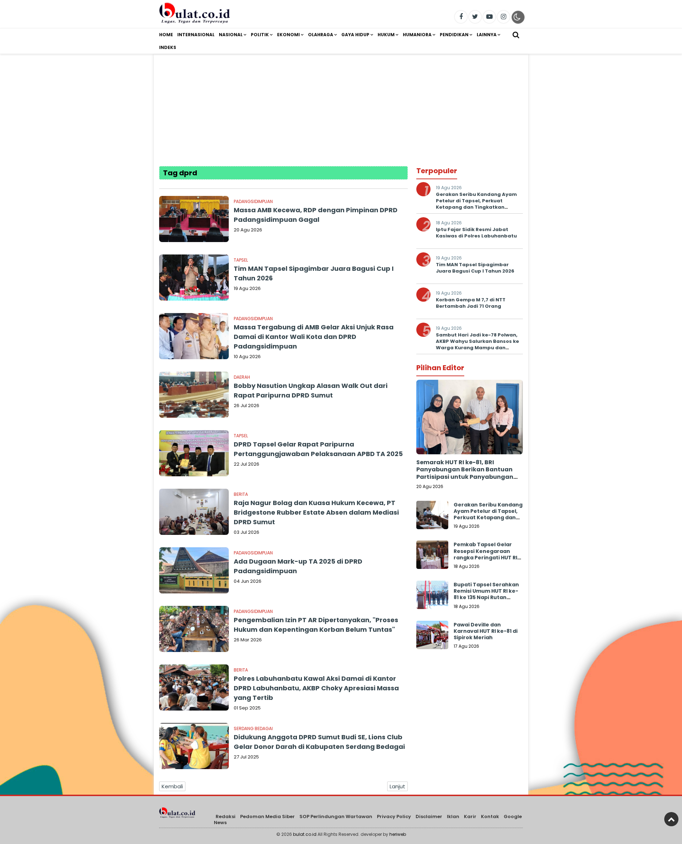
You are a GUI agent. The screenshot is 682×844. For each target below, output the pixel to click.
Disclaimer (429, 816)
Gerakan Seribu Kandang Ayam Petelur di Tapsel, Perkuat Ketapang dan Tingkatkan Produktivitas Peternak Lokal (476, 204)
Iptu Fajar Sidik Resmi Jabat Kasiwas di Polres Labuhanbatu (476, 232)
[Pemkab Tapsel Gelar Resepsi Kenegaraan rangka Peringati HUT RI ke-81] (432, 556)
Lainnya (487, 35)
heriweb (397, 834)
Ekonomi (288, 35)
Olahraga (320, 35)
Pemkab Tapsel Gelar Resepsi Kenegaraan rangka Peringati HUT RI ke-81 (485, 554)
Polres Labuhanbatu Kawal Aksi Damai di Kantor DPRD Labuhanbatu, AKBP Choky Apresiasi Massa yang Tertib (316, 688)
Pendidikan (454, 35)
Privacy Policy (394, 816)
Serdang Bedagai (253, 728)
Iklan (453, 816)
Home (166, 35)
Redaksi (226, 816)
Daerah (242, 377)
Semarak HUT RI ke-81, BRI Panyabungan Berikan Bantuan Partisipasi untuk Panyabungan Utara (464, 473)
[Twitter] (475, 17)
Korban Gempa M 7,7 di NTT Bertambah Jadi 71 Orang (470, 302)
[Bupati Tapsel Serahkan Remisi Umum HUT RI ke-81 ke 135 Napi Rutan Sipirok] (432, 597)
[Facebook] (461, 17)
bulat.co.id (304, 834)
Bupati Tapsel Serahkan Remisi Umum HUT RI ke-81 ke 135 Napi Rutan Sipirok (486, 594)
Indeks (167, 47)
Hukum (386, 35)
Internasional (196, 35)
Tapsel (241, 260)
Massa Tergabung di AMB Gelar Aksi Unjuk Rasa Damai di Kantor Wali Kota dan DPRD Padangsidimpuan (314, 337)
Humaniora (417, 35)
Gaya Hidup (355, 35)
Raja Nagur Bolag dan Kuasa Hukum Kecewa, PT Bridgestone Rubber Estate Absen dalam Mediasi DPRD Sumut (316, 512)
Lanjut (397, 786)
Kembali (172, 786)
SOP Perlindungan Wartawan (335, 816)
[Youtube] (489, 17)
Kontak (490, 816)
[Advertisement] (341, 104)
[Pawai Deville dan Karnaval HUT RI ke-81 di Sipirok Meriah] (432, 637)
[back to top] (671, 819)
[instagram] (503, 17)
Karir (470, 816)
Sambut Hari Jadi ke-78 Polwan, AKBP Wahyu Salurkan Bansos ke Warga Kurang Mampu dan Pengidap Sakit (477, 344)
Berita (241, 494)
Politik (260, 35)
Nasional (231, 35)
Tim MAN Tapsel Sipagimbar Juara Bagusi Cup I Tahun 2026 (475, 267)
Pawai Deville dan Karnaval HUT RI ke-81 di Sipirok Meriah (486, 631)
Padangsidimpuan (253, 201)
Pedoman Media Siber (267, 816)
